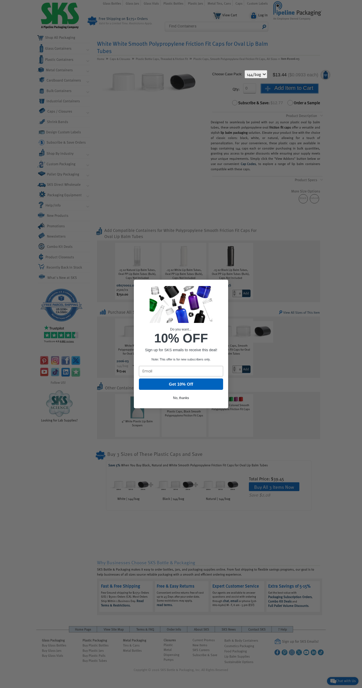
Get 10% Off (181, 384)
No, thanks (181, 398)
